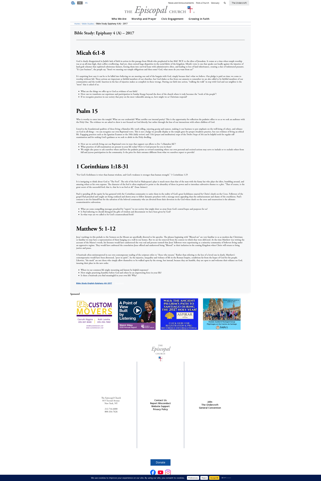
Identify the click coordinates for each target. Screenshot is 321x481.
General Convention (210, 407)
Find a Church (202, 3)
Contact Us (160, 400)
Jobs (210, 401)
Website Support (160, 406)
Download (119, 283)
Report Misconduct (160, 403)
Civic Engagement (172, 18)
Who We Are (119, 18)
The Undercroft (209, 404)
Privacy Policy (160, 409)
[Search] (224, 3)
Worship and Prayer (144, 18)
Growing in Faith (199, 18)
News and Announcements (181, 3)
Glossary (215, 3)
